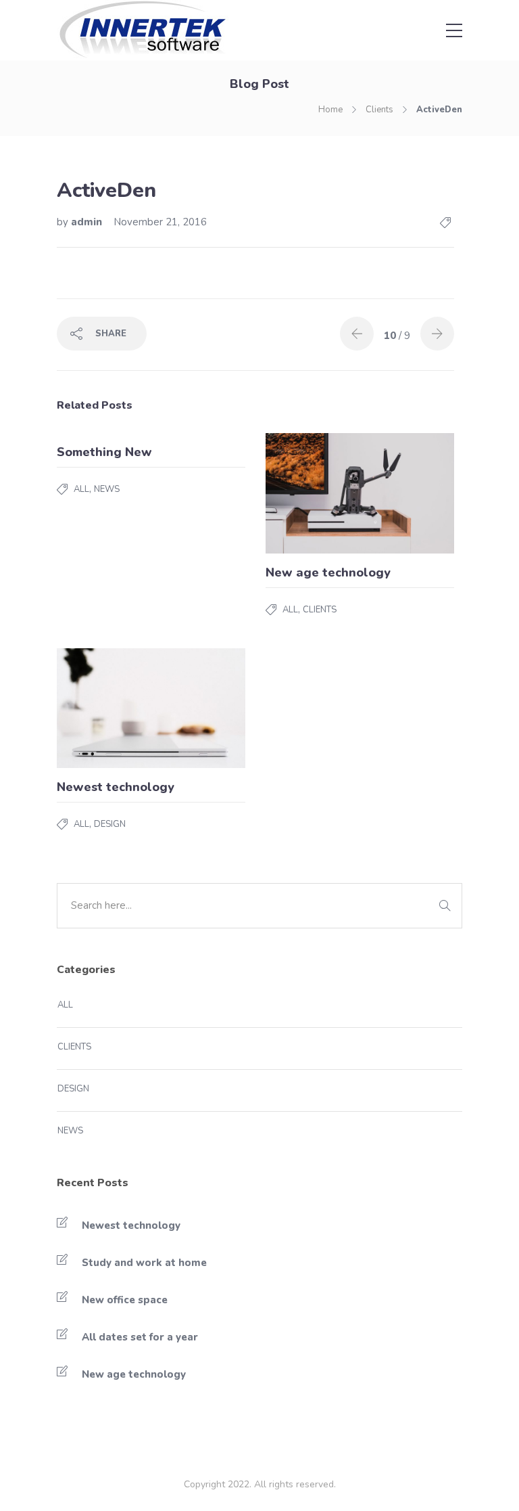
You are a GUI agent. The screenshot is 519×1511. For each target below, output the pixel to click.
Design (110, 824)
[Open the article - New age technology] (313, 493)
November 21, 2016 (160, 222)
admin (88, 222)
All (81, 489)
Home (330, 110)
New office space (125, 1300)
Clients (379, 110)
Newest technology (131, 1225)
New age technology (134, 1374)
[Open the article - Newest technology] (104, 708)
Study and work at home (144, 1262)
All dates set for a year (140, 1337)
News (107, 489)
